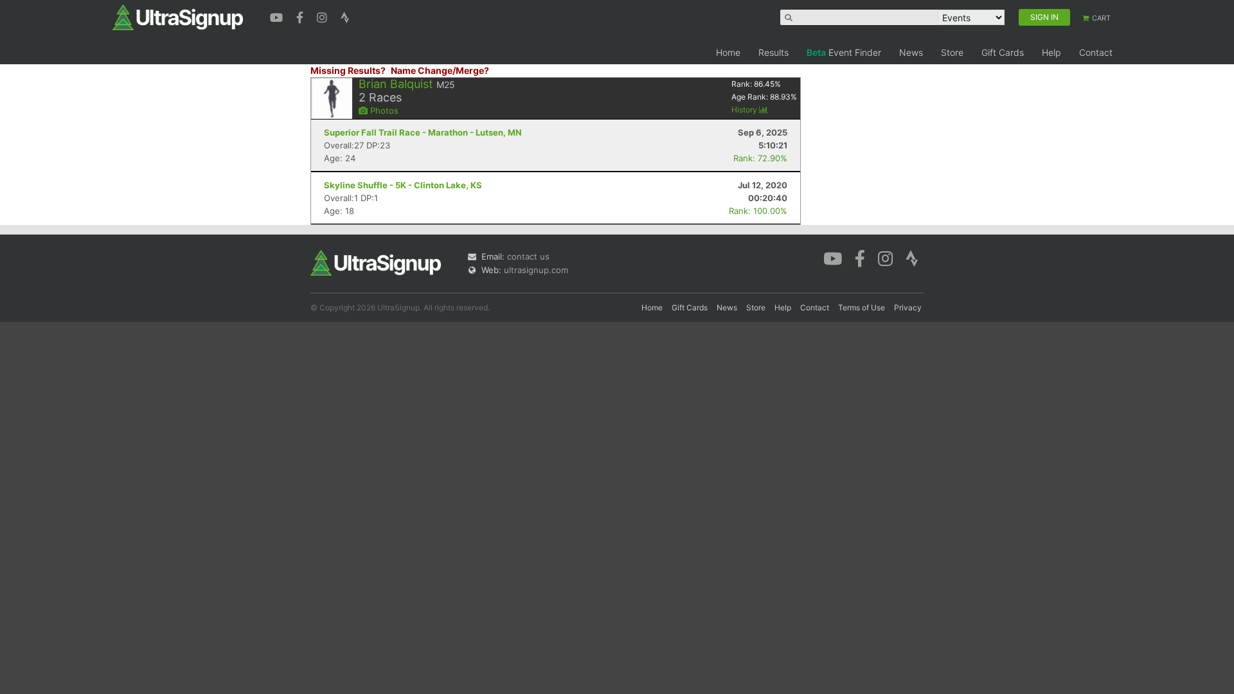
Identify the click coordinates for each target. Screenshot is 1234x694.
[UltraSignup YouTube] (278, 16)
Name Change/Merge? (440, 70)
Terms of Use (861, 307)
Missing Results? (348, 70)
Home (728, 52)
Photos (383, 110)
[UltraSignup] (177, 17)
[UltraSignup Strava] (345, 16)
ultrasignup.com (536, 270)
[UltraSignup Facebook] (301, 16)
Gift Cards (1002, 52)
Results (773, 52)
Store (952, 52)
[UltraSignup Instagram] (323, 16)
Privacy (908, 307)
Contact (1096, 52)
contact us (528, 256)
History (745, 109)
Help (1051, 52)
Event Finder (844, 52)
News (911, 52)
